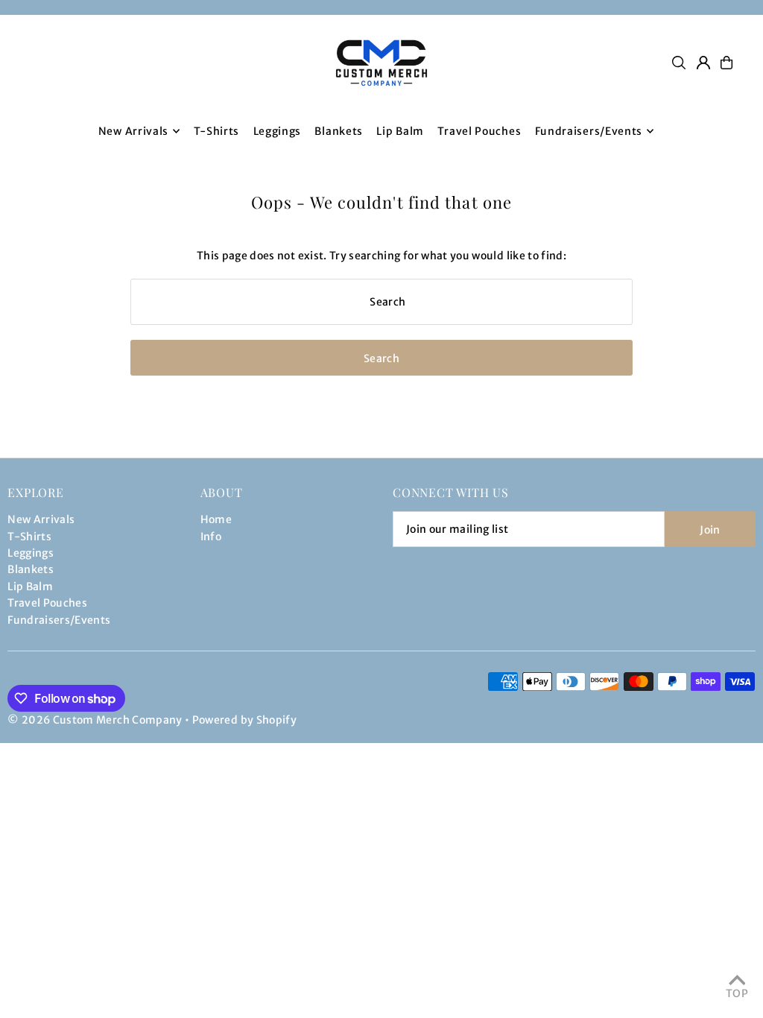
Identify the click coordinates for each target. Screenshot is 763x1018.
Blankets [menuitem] (338, 131)
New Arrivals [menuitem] (133, 131)
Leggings (30, 553)
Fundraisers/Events (58, 620)
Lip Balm (30, 586)
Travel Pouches (47, 603)
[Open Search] (679, 62)
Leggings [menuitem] (277, 131)
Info (210, 536)
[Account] (703, 62)
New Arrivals (41, 519)
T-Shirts (29, 536)
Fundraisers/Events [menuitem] (589, 131)
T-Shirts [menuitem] (217, 131)
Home (216, 519)
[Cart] (726, 62)
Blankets (30, 569)
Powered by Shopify (244, 720)
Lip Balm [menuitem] (400, 131)
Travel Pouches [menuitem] (479, 131)
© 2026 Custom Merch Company (94, 720)
